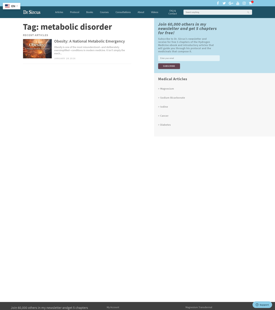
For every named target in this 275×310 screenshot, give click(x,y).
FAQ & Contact (172, 12)
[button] (248, 12)
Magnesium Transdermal (198, 307)
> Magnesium (166, 88)
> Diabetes (164, 124)
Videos (154, 12)
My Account (113, 307)
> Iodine (163, 106)
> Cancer (163, 115)
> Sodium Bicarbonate (171, 97)
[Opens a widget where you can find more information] (262, 305)
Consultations (123, 12)
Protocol (74, 12)
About (141, 12)
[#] (32, 12)
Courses (104, 12)
